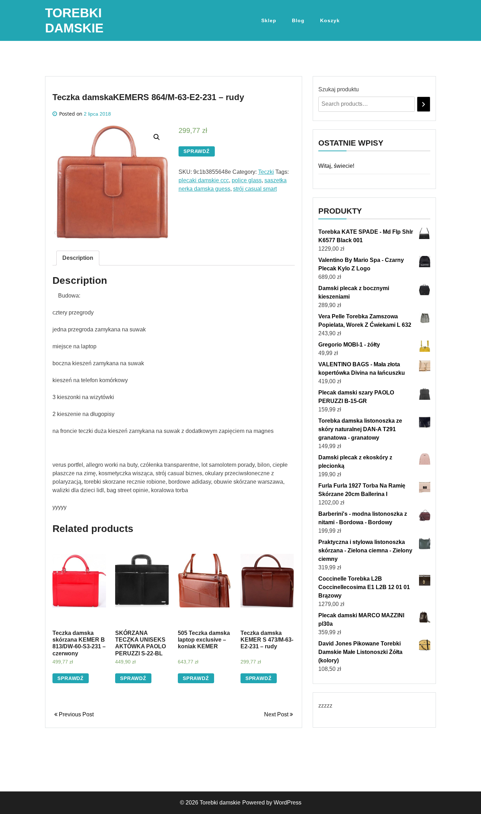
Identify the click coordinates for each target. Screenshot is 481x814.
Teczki (266, 172)
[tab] (77, 258)
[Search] (423, 104)
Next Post (277, 714)
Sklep (268, 20)
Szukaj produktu (338, 89)
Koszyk (330, 20)
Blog (298, 20)
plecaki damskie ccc (204, 180)
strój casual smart (255, 189)
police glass (247, 180)
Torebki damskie (220, 803)
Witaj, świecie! (336, 166)
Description (77, 258)
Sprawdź (196, 151)
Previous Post (75, 714)
